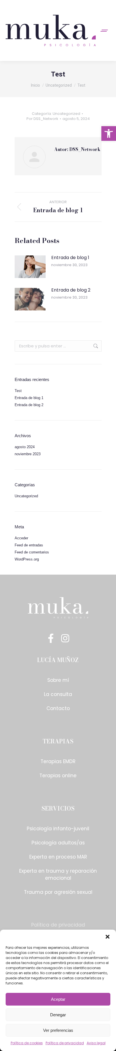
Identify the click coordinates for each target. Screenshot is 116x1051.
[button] (108, 133)
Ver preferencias (58, 1030)
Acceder (21, 538)
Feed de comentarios (32, 552)
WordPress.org (27, 559)
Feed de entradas (29, 545)
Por (42, 118)
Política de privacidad (65, 1043)
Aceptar (58, 999)
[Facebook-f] (50, 638)
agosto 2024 (25, 447)
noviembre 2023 (28, 454)
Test (18, 391)
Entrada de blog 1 (70, 257)
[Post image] (30, 266)
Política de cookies (27, 1043)
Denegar (58, 1014)
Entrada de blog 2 (70, 290)
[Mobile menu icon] (104, 30)
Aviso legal (96, 1043)
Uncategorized (66, 113)
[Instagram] (65, 638)
